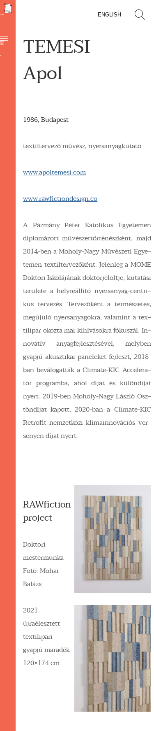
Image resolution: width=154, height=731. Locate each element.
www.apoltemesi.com (54, 172)
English (109, 15)
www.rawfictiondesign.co (60, 198)
